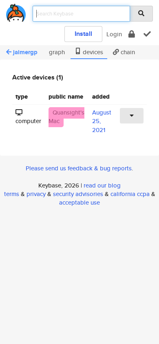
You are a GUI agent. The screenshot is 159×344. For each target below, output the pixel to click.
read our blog (102, 185)
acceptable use (79, 202)
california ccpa (130, 194)
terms (11, 194)
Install (83, 33)
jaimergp (25, 52)
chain (127, 52)
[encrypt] (131, 34)
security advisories (78, 194)
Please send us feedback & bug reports (79, 168)
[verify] (147, 34)
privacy (36, 194)
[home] (16, 11)
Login (114, 34)
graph (56, 52)
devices (92, 52)
